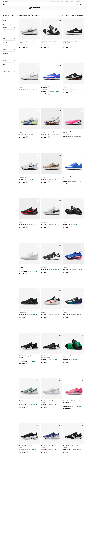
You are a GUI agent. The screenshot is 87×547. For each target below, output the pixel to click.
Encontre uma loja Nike (55, 1)
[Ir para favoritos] (80, 4)
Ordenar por (80, 15)
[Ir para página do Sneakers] (6, 1)
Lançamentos (34, 4)
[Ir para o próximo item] (71, 8)
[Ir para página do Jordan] (3, 1)
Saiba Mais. (56, 7)
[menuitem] (27, 4)
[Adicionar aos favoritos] (38, 20)
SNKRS (59, 4)
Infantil (54, 4)
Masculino (42, 4)
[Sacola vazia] (83, 4)
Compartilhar (65, 15)
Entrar (83, 1)
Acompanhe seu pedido (65, 1)
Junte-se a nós (77, 1)
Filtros (72, 15)
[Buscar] (77, 4)
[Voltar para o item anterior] (16, 8)
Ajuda (72, 1)
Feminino (48, 4)
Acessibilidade (46, 1)
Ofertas (27, 4)
